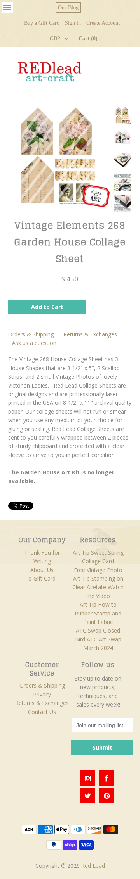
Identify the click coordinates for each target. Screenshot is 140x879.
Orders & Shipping (31, 334)
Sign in (73, 23)
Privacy (42, 694)
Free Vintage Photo (98, 570)
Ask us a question (34, 342)
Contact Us (42, 711)
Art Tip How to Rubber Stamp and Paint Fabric (98, 613)
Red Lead (93, 865)
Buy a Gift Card (42, 23)
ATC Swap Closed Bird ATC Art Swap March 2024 (98, 639)
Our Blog (68, 7)
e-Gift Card (42, 578)
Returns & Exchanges (90, 334)
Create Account (103, 23)
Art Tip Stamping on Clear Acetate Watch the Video (98, 587)
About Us (42, 570)
